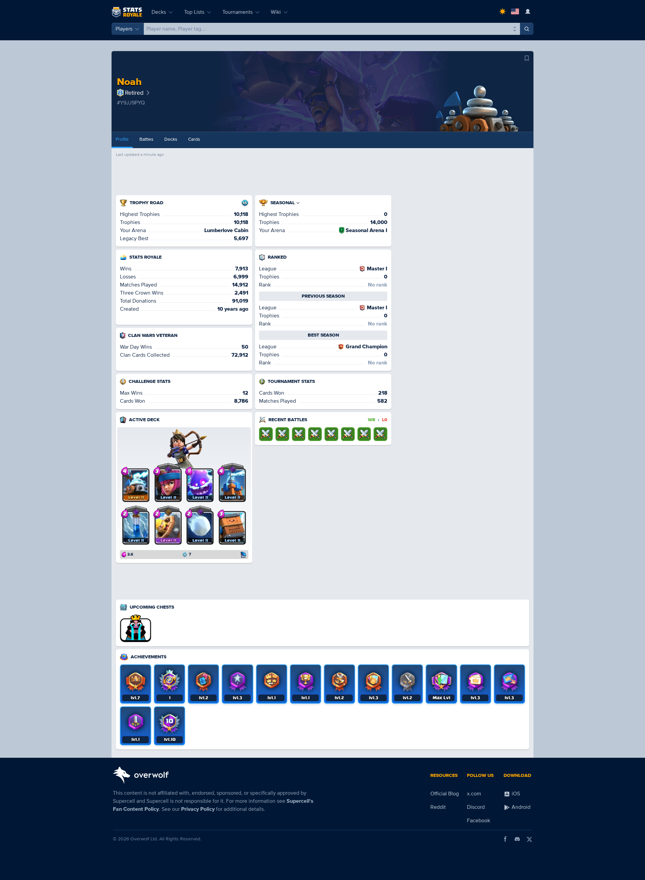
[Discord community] (517, 839)
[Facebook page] (505, 839)
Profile (122, 139)
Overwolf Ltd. (144, 839)
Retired (134, 92)
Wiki (276, 12)
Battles (146, 139)
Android (520, 807)
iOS (515, 793)
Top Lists (194, 12)
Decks (159, 12)
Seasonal (282, 203)
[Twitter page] (529, 839)
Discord (476, 807)
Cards (194, 139)
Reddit (438, 807)
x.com (474, 793)
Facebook (478, 820)
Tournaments (237, 12)
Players (124, 29)
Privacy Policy (198, 809)
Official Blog (444, 793)
